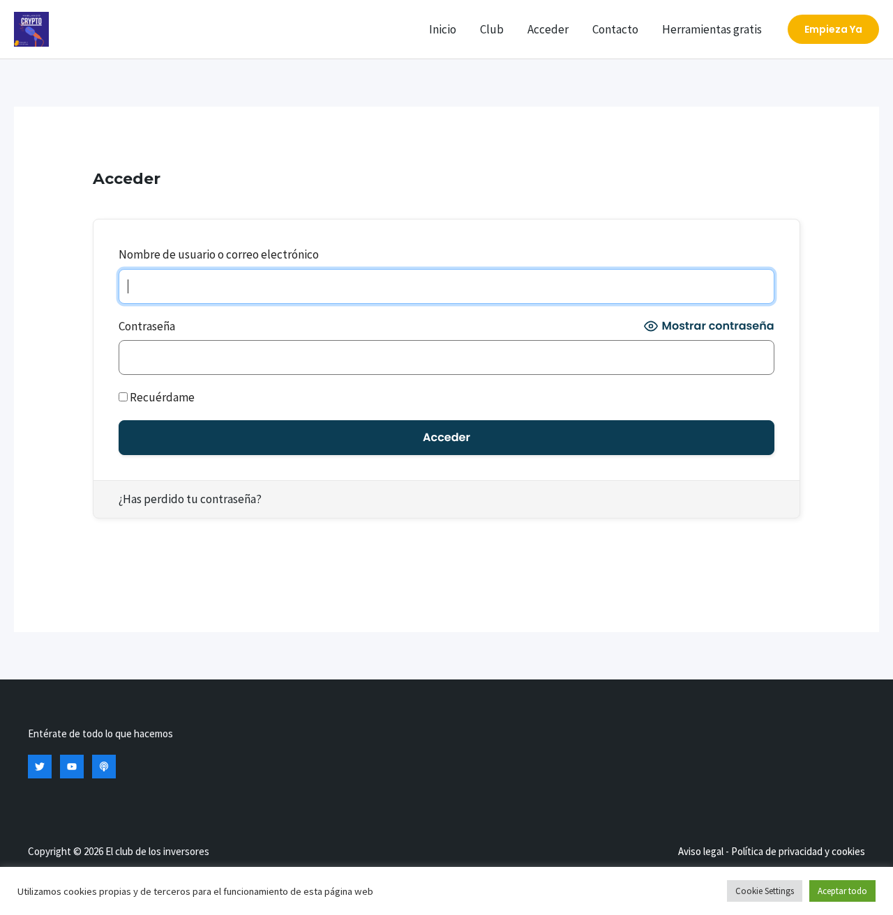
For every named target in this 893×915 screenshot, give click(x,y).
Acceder (548, 29)
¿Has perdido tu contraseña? (190, 499)
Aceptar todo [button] (842, 891)
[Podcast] (104, 766)
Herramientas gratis (712, 29)
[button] (833, 29)
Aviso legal (700, 851)
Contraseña (147, 326)
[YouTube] (72, 766)
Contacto (615, 29)
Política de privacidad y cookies (798, 851)
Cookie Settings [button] (764, 891)
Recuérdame (161, 397)
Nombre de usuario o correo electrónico (219, 254)
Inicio (442, 29)
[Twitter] (40, 766)
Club (492, 29)
